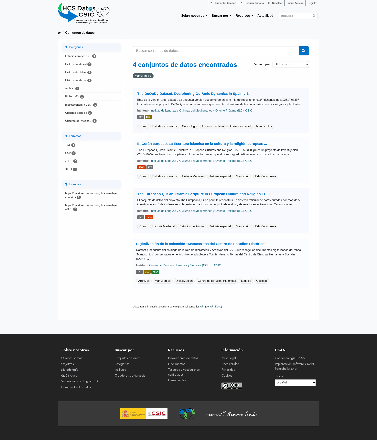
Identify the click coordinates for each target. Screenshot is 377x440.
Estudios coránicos (164, 126)
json (142, 167)
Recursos (244, 15)
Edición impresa (265, 176)
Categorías (122, 364)
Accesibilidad (230, 364)
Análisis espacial (240, 126)
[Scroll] (369, 432)
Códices (261, 280)
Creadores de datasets (130, 375)
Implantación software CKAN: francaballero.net (295, 366)
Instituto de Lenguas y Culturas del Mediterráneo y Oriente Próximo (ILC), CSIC (201, 110)
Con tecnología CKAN (290, 358)
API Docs (215, 306)
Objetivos (67, 364)
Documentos (176, 364)
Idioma (279, 376)
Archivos (144, 280)
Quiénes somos (71, 358)
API (202, 306)
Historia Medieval (193, 176)
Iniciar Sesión (295, 3)
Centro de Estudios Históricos (217, 280)
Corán (143, 126)
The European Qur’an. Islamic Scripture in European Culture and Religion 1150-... (205, 194)
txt (141, 117)
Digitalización (184, 280)
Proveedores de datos (183, 358)
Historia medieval (213, 126)
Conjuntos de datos (80, 32)
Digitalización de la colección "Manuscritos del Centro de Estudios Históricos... (202, 244)
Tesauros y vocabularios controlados (184, 372)
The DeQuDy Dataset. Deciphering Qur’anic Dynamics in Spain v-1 (193, 94)
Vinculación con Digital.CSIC (80, 381)
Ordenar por (262, 64)
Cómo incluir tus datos (76, 387)
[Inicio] (59, 32)
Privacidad (228, 369)
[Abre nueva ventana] (144, 413)
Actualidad (265, 15)
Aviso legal (228, 358)
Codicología (189, 126)
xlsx (155, 272)
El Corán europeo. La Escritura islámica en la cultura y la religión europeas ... (202, 144)
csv (148, 117)
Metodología (69, 369)
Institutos (120, 369)
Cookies (226, 375)
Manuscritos (264, 126)
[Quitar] (151, 76)
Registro (312, 3)
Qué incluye (69, 375)
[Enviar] (314, 15)
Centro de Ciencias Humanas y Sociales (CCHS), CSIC (185, 265)
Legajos (246, 280)
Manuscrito (243, 176)
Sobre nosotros (193, 15)
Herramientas (177, 380)
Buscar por (221, 15)
